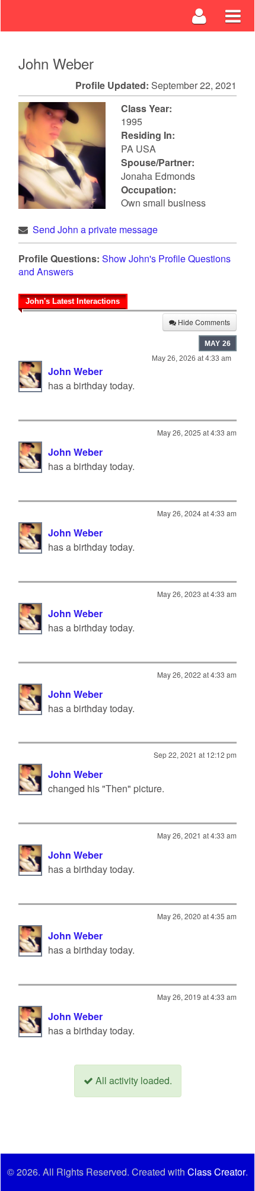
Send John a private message (95, 229)
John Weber (75, 371)
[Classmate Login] (199, 15)
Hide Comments (203, 322)
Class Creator (216, 1172)
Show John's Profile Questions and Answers (124, 265)
